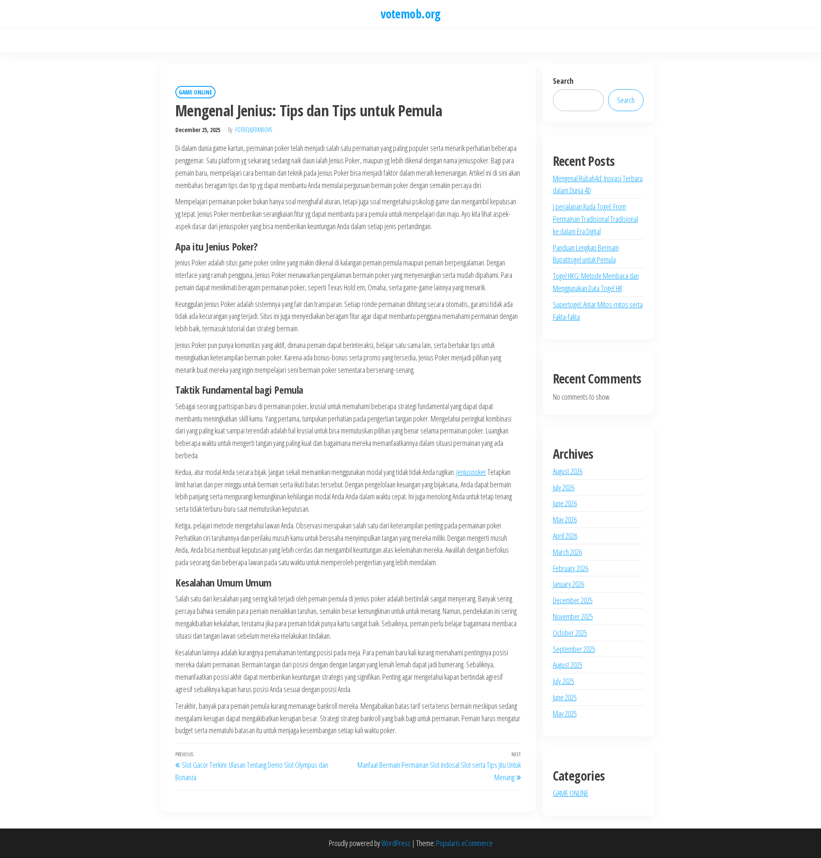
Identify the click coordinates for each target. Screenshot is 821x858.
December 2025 (573, 600)
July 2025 (563, 681)
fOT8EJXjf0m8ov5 (253, 130)
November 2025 (573, 616)
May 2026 (565, 519)
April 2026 (565, 536)
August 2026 (567, 471)
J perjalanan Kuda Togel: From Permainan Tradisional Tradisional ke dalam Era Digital (595, 218)
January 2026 (568, 584)
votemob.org (410, 14)
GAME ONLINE (195, 92)
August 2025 (567, 665)
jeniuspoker (471, 472)
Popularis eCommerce (464, 843)
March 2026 (567, 552)
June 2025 (565, 697)
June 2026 (565, 503)
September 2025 (574, 649)
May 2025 (565, 713)
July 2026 (563, 487)
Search (563, 81)
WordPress (395, 843)
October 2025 (570, 633)
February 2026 (570, 568)
